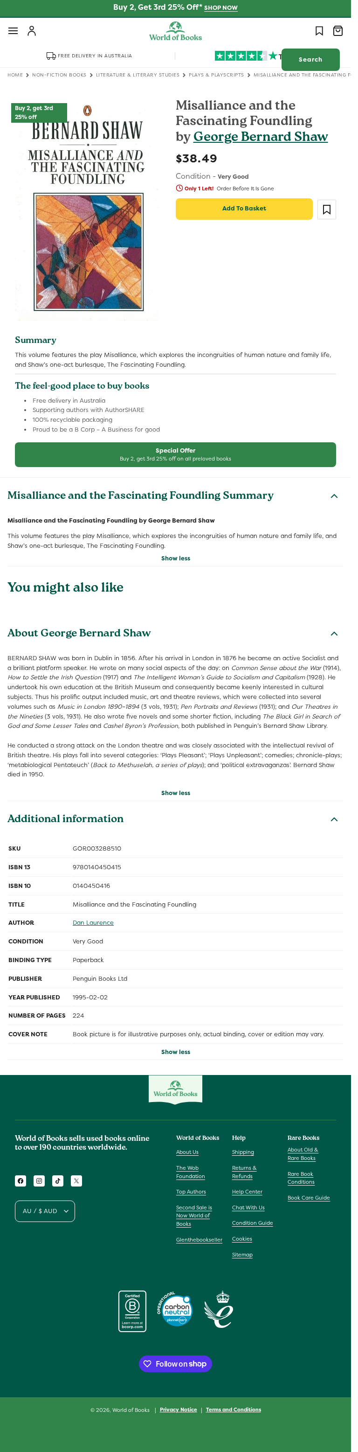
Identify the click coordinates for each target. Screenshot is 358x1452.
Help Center (247, 1191)
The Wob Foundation (190, 1172)
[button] (13, 30)
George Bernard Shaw (260, 138)
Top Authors (191, 1191)
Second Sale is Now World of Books (194, 1216)
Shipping (243, 1152)
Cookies (242, 1239)
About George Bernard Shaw (79, 634)
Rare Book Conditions (301, 1178)
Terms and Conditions (233, 1409)
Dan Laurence (93, 922)
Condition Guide (252, 1223)
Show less (175, 558)
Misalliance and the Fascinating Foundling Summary (140, 497)
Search (311, 59)
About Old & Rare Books (303, 1154)
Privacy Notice (178, 1409)
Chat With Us (248, 1207)
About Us (187, 1152)
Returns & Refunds (244, 1172)
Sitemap (242, 1254)
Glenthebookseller (199, 1240)
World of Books (131, 1410)
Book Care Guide (309, 1198)
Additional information (65, 820)
